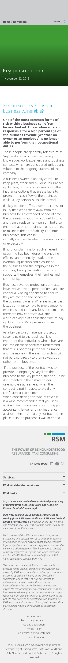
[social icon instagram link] (62, 464)
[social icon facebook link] (57, 464)
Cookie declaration (34, 624)
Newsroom (20, 21)
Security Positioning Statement (34, 633)
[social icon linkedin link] (51, 464)
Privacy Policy (34, 628)
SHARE (57, 21)
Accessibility (34, 616)
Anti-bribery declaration (34, 620)
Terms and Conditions (34, 637)
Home (7, 21)
